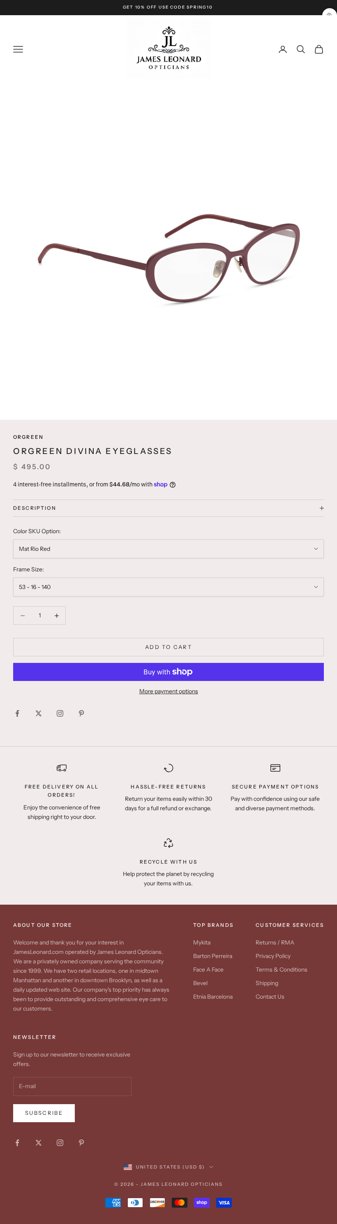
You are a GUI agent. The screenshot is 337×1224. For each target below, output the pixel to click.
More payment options (168, 691)
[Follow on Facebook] (17, 713)
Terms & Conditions (281, 969)
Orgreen (28, 437)
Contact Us (270, 996)
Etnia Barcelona (213, 996)
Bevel (200, 983)
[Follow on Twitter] (39, 713)
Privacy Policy (273, 956)
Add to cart (168, 647)
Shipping (267, 983)
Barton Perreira (212, 956)
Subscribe (44, 1112)
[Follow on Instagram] (60, 713)
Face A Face (208, 969)
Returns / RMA (275, 942)
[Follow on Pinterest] (81, 713)
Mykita (201, 942)
